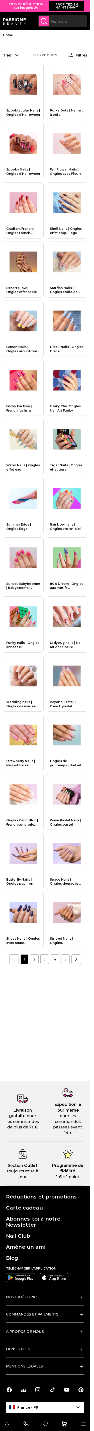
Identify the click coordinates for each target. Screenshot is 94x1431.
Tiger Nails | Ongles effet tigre (66, 467)
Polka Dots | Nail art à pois (66, 112)
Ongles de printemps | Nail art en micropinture (65, 763)
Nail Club (18, 1236)
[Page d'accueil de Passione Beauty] (14, 21)
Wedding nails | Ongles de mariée (21, 704)
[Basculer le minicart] (64, 1424)
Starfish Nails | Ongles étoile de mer (63, 290)
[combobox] (62, 21)
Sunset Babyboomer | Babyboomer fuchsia (23, 586)
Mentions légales (24, 1366)
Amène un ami (25, 1247)
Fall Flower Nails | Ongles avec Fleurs (65, 171)
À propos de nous (25, 1331)
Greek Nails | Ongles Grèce (66, 349)
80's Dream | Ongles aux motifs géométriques (66, 586)
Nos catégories (22, 1297)
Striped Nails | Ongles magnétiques (61, 941)
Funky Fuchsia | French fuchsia (19, 408)
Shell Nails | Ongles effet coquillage (66, 231)
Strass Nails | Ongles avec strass (23, 941)
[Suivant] (76, 959)
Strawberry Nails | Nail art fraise (20, 763)
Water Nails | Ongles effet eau (23, 467)
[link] (14, 959)
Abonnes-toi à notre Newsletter (33, 1222)
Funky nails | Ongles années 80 (22, 645)
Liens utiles (18, 1349)
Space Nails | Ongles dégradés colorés (64, 882)
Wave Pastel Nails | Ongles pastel (65, 822)
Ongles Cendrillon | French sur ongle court (22, 822)
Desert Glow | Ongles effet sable (21, 290)
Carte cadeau (24, 1208)
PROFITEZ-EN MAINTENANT (66, 6)
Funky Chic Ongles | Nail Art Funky (66, 408)
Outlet (30, 1165)
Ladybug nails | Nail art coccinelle (66, 645)
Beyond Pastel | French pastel (63, 704)
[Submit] (44, 21)
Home (8, 35)
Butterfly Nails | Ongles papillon (19, 882)
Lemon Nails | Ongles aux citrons (22, 349)
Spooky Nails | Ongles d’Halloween (23, 171)
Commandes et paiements (32, 1314)
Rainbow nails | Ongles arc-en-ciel (65, 527)
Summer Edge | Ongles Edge (18, 527)
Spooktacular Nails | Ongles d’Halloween (23, 112)
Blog (12, 1258)
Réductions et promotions (41, 1197)
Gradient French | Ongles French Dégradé (20, 231)
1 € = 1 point (67, 1176)
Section (15, 1165)
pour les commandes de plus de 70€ (23, 1121)
